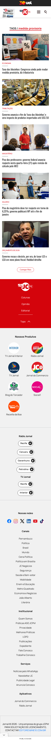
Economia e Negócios (25, 593)
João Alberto (25, 597)
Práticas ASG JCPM (25, 623)
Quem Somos (25, 618)
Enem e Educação (25, 584)
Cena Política (25, 556)
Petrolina (25, 469)
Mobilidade (25, 579)
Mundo (25, 552)
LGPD (25, 636)
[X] (22, 521)
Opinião (26, 304)
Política (25, 543)
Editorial (25, 310)
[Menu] (38, 12)
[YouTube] (35, 521)
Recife (25, 443)
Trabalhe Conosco (25, 655)
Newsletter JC (25, 675)
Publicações (25, 641)
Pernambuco (25, 538)
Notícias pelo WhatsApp (25, 671)
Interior (26, 492)
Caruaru (25, 451)
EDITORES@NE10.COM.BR (32, 730)
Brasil (25, 547)
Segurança (25, 570)
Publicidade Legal (25, 680)
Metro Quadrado (25, 588)
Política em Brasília (25, 561)
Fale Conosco (25, 650)
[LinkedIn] (29, 521)
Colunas (25, 297)
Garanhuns (26, 460)
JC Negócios (25, 565)
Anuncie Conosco (25, 684)
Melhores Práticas (25, 632)
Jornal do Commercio (25, 701)
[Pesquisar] (45, 12)
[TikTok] (42, 521)
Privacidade (25, 627)
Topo (23, 321)
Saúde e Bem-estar (25, 575)
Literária (25, 602)
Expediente (25, 645)
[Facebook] (9, 521)
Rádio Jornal (25, 705)
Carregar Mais (25, 270)
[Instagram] (16, 521)
